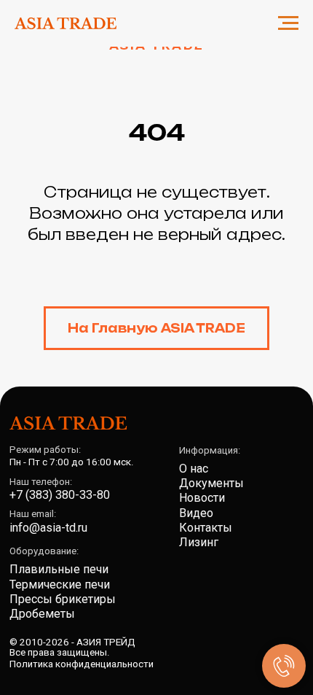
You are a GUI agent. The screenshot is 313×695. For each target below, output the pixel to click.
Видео (196, 513)
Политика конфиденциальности (81, 664)
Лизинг (198, 542)
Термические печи (59, 584)
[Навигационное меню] (288, 23)
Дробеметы (42, 614)
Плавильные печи (58, 569)
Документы (211, 483)
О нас (193, 468)
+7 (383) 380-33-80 (59, 495)
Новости (202, 498)
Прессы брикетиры (62, 599)
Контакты (205, 528)
